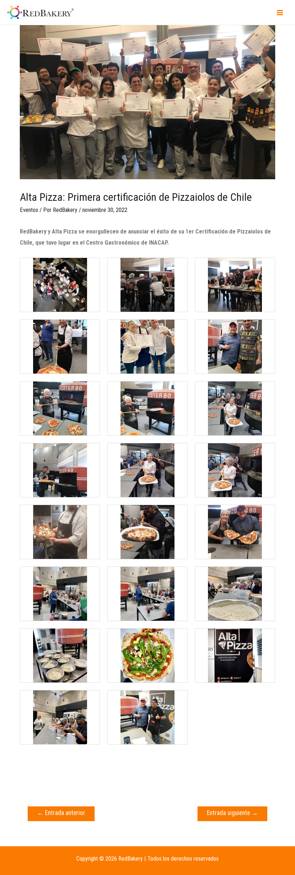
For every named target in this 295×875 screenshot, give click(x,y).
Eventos (29, 210)
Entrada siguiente (232, 812)
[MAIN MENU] (280, 12)
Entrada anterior (61, 812)
